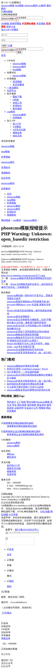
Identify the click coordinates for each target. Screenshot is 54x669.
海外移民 (31, 405)
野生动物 (31, 402)
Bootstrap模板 (43, 402)
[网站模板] (7, 11)
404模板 (5, 23)
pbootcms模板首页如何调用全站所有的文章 (28, 390)
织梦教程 (17, 117)
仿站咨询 (5, 632)
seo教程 (42, 5)
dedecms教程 (13, 446)
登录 (4, 46)
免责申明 (11, 474)
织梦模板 (5, 157)
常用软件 (17, 105)
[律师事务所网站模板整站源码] (17, 423)
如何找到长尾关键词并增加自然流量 (25, 384)
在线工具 (17, 102)
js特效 (16, 99)
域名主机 (17, 135)
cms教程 (11, 111)
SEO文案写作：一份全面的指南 (23, 372)
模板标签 (11, 471)
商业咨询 (41, 405)
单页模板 (41, 23)
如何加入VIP (13, 465)
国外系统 (21, 405)
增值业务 (17, 132)
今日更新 (13, 514)
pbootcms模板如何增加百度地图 (23, 334)
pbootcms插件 (19, 66)
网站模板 (5, 220)
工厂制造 (21, 402)
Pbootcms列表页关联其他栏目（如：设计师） (30, 352)
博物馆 (42, 408)
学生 (14, 405)
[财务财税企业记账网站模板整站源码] (20, 431)
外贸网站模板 (29, 23)
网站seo (11, 454)
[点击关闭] (1, 620)
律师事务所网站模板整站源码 (22, 426)
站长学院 (5, 178)
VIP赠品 (14, 29)
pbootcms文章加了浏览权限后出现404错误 (28, 331)
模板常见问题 (14, 468)
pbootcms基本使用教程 (18, 316)
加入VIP (5, 29)
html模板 (19, 5)
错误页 (10, 408)
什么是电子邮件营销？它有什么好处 (25, 387)
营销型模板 (15, 23)
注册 (10, 45)
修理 (49, 405)
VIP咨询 (5, 629)
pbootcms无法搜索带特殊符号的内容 (25, 349)
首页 (3, 55)
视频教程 (5, 173)
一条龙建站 (12, 87)
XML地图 (45, 511)
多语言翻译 (18, 84)
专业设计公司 (31, 408)
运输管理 (19, 408)
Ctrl (5, 2)
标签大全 (11, 26)
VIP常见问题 (19, 129)
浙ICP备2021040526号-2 (27, 529)
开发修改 (5, 635)
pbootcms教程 (31, 5)
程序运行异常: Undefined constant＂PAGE (27, 369)
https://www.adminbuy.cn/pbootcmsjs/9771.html (23, 275)
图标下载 (17, 96)
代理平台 (11, 90)
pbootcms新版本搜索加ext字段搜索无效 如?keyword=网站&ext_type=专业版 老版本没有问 (29, 304)
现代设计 (11, 402)
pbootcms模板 (8, 5)
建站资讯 (11, 457)
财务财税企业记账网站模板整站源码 (25, 434)
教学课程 (17, 108)
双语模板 (17, 81)
